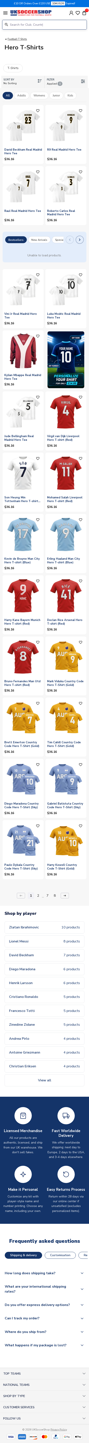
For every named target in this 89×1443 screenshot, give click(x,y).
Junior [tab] (56, 96)
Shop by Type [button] (14, 1396)
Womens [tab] (39, 96)
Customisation (60, 1255)
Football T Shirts (17, 39)
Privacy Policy (59, 1429)
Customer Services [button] (19, 1407)
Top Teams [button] (12, 1374)
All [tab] (8, 96)
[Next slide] (80, 240)
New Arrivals (39, 240)
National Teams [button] (16, 1385)
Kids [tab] (70, 96)
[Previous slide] (70, 240)
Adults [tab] (21, 96)
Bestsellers (16, 240)
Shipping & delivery (23, 1255)
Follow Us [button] (12, 1418)
